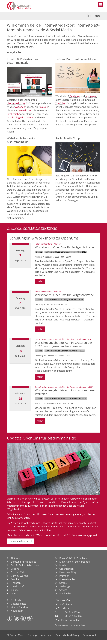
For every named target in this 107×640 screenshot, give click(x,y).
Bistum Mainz (64, 600)
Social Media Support (69, 138)
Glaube (44, 106)
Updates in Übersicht (20, 541)
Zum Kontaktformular (67, 620)
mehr (40, 281)
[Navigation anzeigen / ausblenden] (100, 4)
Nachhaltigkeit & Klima (20, 117)
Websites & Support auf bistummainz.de (22, 140)
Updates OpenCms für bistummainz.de (41, 438)
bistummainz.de (16, 103)
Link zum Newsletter (18, 517)
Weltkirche (25, 110)
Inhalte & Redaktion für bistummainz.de (22, 60)
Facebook (74, 96)
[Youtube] (23, 618)
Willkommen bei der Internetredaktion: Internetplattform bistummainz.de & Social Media (53, 27)
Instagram (91, 96)
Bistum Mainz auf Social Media (75, 59)
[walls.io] (29, 618)
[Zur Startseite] (26, 6)
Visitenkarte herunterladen (70, 625)
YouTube (60, 103)
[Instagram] (16, 618)
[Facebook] (9, 618)
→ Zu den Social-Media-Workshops (32, 228)
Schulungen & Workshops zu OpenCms (44, 238)
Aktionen (20, 106)
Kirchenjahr (13, 113)
